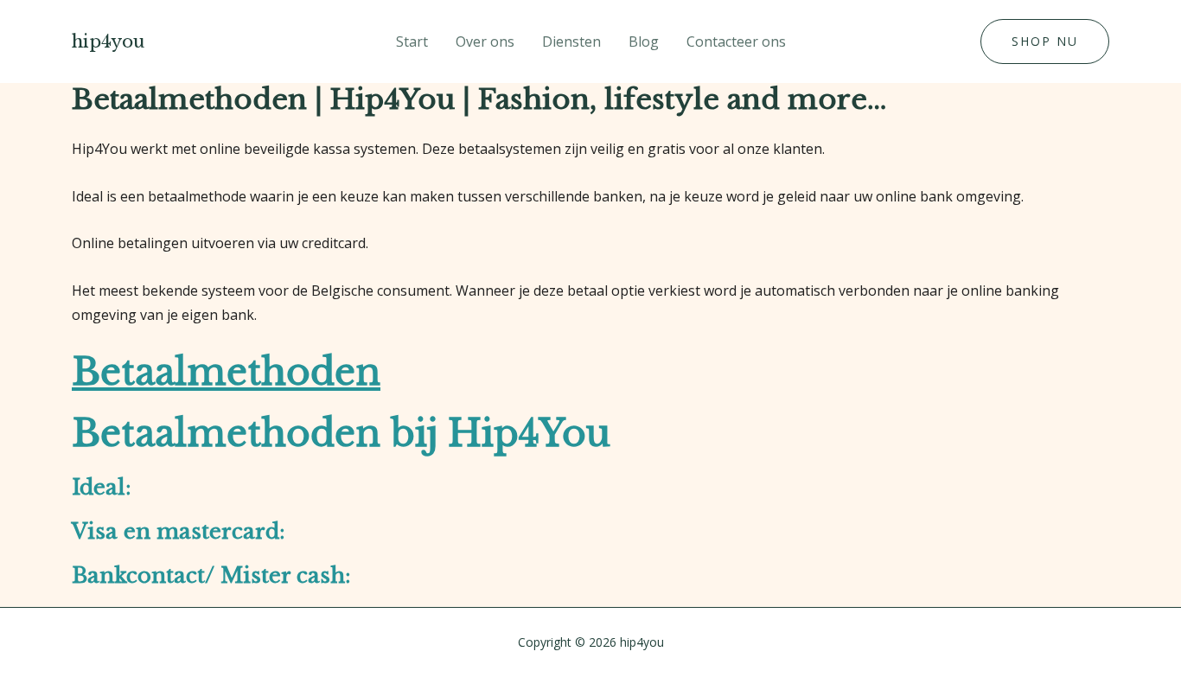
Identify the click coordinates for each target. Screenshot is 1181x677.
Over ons (485, 41)
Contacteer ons (736, 41)
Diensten (571, 41)
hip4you (108, 41)
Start (412, 41)
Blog (644, 41)
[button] (1044, 41)
